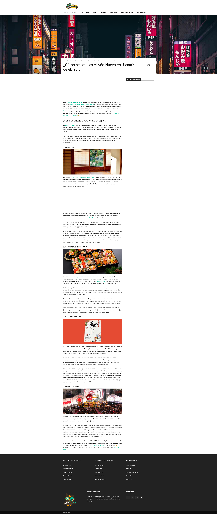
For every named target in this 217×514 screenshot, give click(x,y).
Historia (95, 12)
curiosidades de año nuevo (98, 445)
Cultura (74, 12)
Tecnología (113, 12)
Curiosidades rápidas (127, 12)
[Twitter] (137, 497)
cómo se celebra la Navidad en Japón (84, 177)
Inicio (64, 61)
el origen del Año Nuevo (74, 102)
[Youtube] (141, 497)
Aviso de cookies (131, 465)
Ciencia (66, 12)
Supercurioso (67, 111)
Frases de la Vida (68, 468)
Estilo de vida (85, 12)
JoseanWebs (129, 476)
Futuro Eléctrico (99, 476)
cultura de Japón (70, 125)
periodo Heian (101, 281)
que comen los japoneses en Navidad (88, 277)
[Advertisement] (123, 6)
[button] (152, 13)
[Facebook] (128, 497)
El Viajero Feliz (67, 465)
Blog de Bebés (99, 472)
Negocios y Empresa (100, 479)
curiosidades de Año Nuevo (87, 218)
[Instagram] (132, 497)
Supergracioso (67, 479)
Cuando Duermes (68, 476)
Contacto (128, 468)
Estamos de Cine (99, 465)
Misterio (103, 12)
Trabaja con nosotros (132, 472)
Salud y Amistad (67, 472)
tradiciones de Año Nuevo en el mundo (82, 104)
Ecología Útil (98, 468)
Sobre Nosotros (141, 12)
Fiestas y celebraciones (80, 61)
